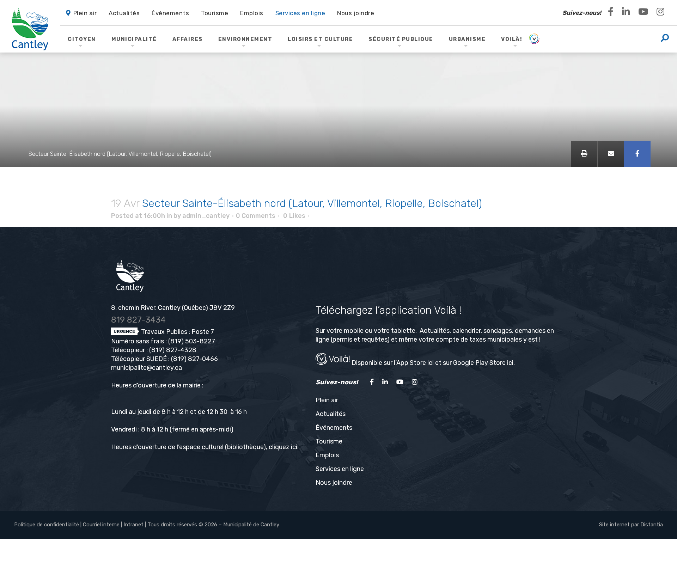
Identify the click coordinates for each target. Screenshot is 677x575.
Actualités (331, 414)
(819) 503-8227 (191, 341)
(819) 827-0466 (194, 359)
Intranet (133, 524)
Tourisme (329, 441)
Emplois (327, 455)
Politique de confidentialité (46, 524)
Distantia (651, 524)
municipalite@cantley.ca (146, 368)
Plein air (327, 400)
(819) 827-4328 (172, 350)
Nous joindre (334, 483)
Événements (334, 428)
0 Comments (255, 216)
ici (294, 447)
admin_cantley (206, 216)
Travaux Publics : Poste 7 (177, 332)
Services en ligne (340, 469)
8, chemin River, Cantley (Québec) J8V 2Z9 (173, 308)
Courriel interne (101, 524)
